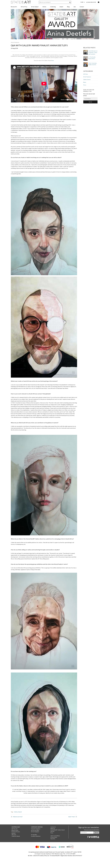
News (84, 82)
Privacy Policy (54, 837)
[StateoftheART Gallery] (21, 3)
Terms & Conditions (55, 835)
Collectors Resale (16, 836)
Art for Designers (35, 831)
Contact (82, 6)
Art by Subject (35, 6)
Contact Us (53, 827)
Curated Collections (35, 836)
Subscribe (53, 838)
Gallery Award (18, 812)
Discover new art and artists (91, 830)
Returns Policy (15, 830)
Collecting (53, 6)
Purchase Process (16, 831)
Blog (68, 6)
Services (52, 831)
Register (93, 2)
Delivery (14, 833)
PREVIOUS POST (18, 816)
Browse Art (14, 6)
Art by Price (24, 6)
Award (61, 6)
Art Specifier (34, 834)
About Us (53, 828)
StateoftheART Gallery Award (58, 830)
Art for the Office (35, 830)
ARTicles (85, 74)
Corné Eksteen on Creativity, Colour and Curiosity (93, 52)
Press (84, 85)
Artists (44, 6)
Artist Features (15, 42)
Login (88, 2)
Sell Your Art (15, 828)
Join (75, 6)
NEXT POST (71, 816)
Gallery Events (87, 79)
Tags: (12, 812)
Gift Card (14, 834)
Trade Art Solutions (35, 828)
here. (52, 60)
